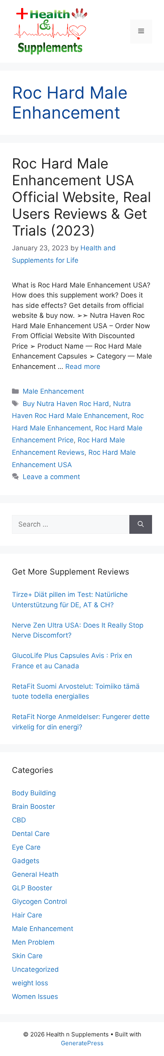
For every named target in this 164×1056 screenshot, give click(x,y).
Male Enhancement (53, 391)
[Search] (140, 524)
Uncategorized (35, 969)
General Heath (35, 874)
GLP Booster (32, 888)
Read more (82, 366)
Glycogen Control (39, 901)
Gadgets (25, 861)
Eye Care (26, 847)
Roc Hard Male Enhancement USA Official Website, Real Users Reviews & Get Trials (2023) (81, 197)
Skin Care (27, 956)
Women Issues (35, 997)
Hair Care (27, 915)
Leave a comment (51, 477)
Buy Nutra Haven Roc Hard (66, 404)
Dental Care (31, 834)
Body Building (34, 793)
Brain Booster (33, 806)
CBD (19, 820)
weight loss (30, 983)
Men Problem (33, 942)
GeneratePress (82, 1043)
